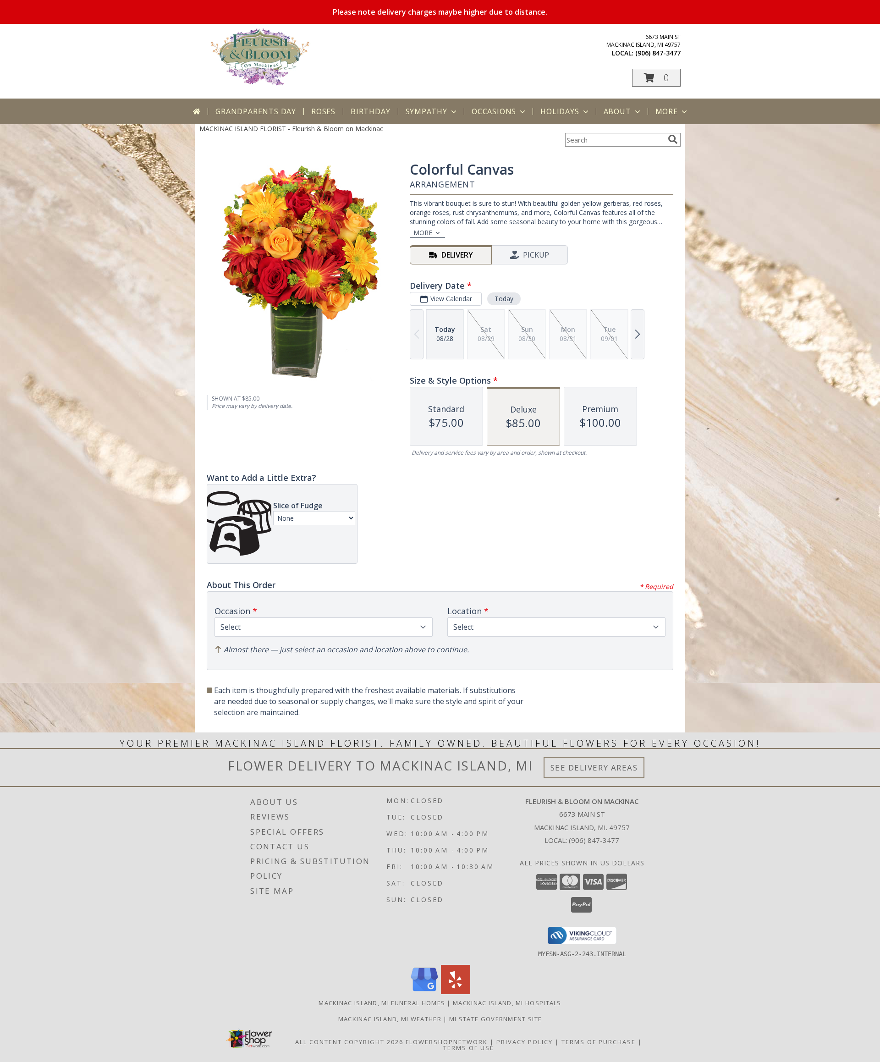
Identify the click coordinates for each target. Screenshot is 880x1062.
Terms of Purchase (598, 1042)
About (617, 111)
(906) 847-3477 (658, 53)
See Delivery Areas (594, 767)
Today (504, 298)
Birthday (370, 111)
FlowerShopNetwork (447, 1042)
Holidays (559, 111)
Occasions (494, 111)
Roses (323, 111)
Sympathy (426, 111)
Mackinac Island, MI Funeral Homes (382, 1003)
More (666, 111)
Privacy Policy (524, 1042)
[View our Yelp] (455, 991)
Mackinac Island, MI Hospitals (507, 1003)
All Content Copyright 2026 (349, 1042)
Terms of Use (468, 1048)
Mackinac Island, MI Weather (389, 1019)
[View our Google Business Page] (424, 991)
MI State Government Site (495, 1019)
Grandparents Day (255, 111)
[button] (656, 78)
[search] (673, 139)
